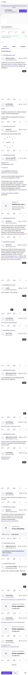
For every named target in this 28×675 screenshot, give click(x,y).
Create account (7, 673)
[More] (26, 99)
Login (15, 673)
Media (14, 46)
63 (8, 32)
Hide (24, 71)
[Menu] (2, 42)
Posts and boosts (5, 51)
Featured (23, 46)
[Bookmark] (20, 99)
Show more (5, 555)
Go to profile (23, 11)
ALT (12, 309)
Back (4, 2)
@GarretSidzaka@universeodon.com (9, 28)
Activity (5, 46)
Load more (14, 664)
